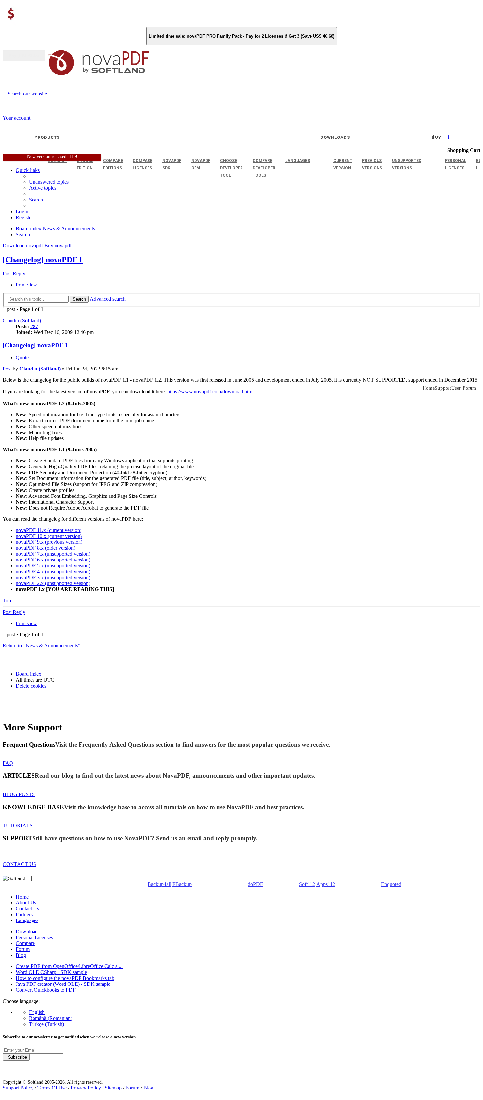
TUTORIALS (18, 825)
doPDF (255, 884)
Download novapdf (23, 245)
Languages (27, 920)
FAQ (8, 763)
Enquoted (391, 884)
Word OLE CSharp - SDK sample (51, 972)
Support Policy (19, 1087)
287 (34, 326)
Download (27, 931)
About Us (26, 902)
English (37, 1012)
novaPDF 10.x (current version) (49, 536)
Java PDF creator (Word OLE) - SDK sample (63, 984)
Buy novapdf (58, 245)
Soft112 (307, 884)
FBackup (182, 884)
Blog (21, 955)
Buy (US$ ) (24, 55)
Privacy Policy (86, 1087)
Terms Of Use (52, 1087)
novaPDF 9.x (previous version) (49, 542)
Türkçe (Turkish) (46, 1024)
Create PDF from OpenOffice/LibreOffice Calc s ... (69, 966)
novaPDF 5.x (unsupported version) (53, 565)
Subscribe (16, 1057)
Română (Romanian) (50, 1018)
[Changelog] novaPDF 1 (43, 259)
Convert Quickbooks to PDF (46, 990)
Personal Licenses (34, 937)
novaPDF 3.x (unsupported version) (53, 577)
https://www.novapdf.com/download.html (210, 391)
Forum (23, 949)
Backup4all (159, 884)
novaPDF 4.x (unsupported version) (53, 571)
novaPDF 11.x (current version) (48, 530)
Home (22, 896)
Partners (24, 914)
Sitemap (114, 1087)
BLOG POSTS (19, 794)
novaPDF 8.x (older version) (45, 548)
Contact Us (27, 908)
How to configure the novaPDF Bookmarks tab (65, 978)
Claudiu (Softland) (22, 320)
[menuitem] (42, 188)
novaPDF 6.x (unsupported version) (53, 559)
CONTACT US (19, 864)
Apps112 (325, 884)
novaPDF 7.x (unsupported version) (53, 554)
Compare (25, 943)
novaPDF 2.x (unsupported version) (53, 583)
